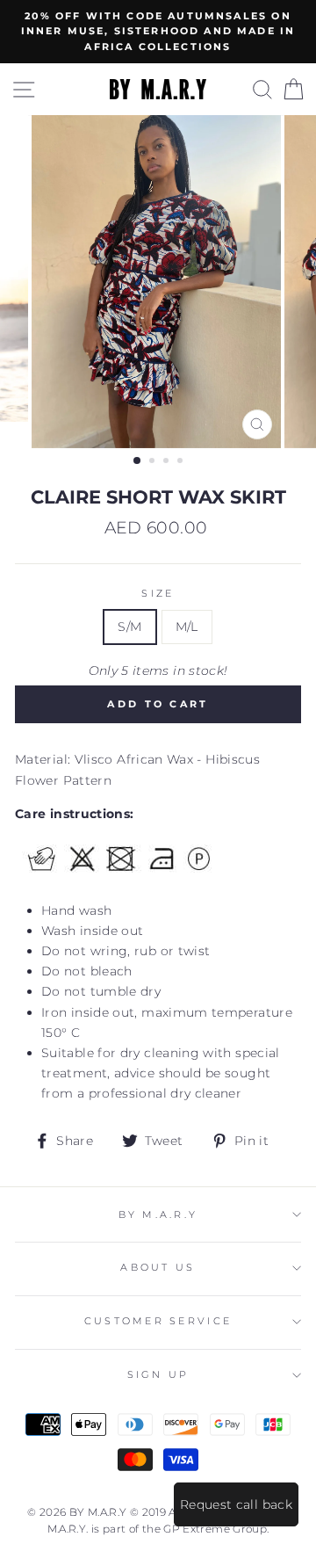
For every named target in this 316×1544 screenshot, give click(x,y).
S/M (129, 626)
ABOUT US (157, 1267)
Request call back (236, 1504)
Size (157, 593)
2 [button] (153, 462)
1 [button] (137, 461)
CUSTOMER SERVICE (158, 1321)
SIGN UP (158, 1375)
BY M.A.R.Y (158, 1215)
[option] (158, 31)
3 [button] (167, 462)
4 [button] (181, 462)
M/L (187, 626)
